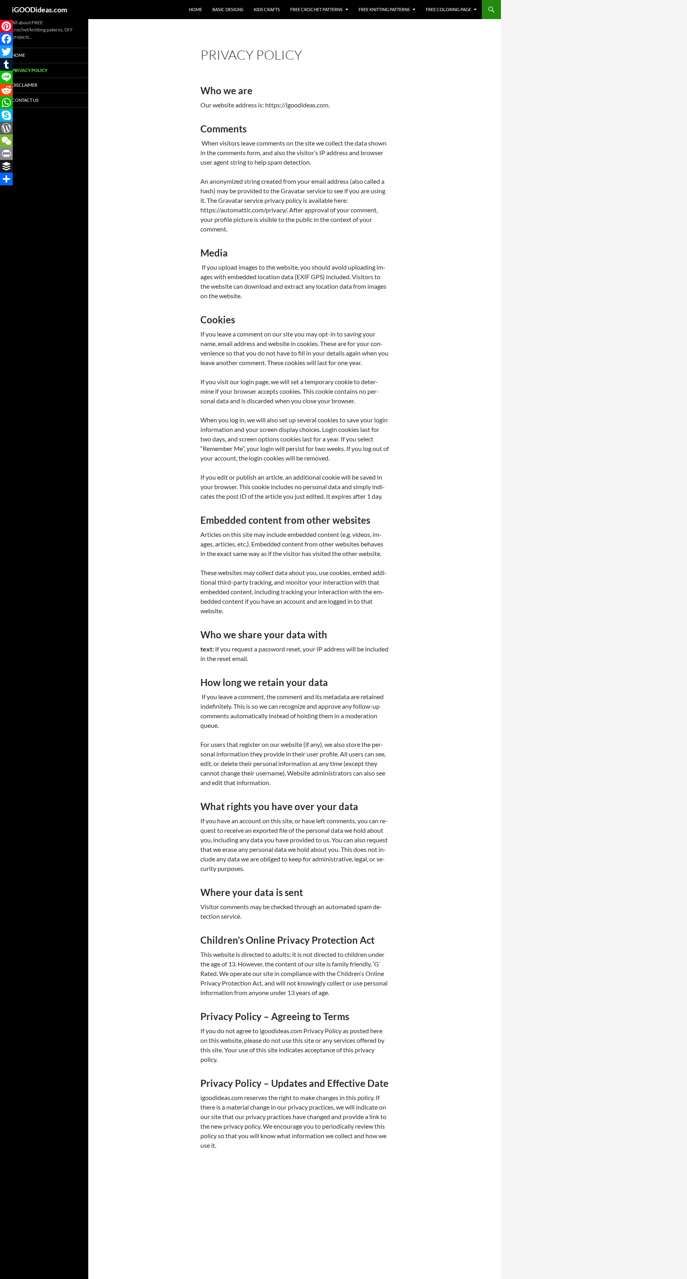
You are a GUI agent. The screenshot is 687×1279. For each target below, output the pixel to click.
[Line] (6, 77)
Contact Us (25, 100)
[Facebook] (6, 39)
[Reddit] (6, 90)
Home (195, 9)
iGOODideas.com (39, 9)
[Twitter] (6, 51)
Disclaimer (24, 84)
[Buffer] (6, 166)
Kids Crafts (267, 9)
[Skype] (6, 115)
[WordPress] (6, 128)
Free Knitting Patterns (384, 9)
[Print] (6, 153)
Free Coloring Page (448, 9)
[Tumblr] (6, 64)
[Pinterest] (6, 26)
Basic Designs (227, 9)
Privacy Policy (29, 70)
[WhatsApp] (6, 102)
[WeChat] (6, 140)
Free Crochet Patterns (316, 9)
